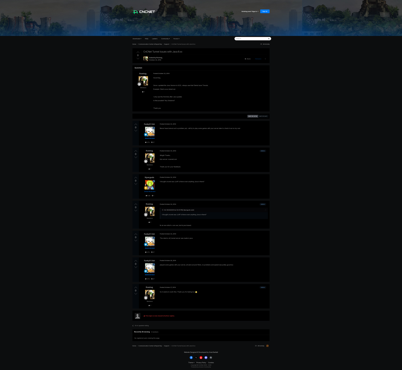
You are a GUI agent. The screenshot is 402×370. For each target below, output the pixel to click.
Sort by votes (252, 116)
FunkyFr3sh (149, 124)
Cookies (211, 362)
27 (153, 142)
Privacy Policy (201, 362)
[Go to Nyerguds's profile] (150, 184)
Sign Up (264, 11)
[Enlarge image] (196, 292)
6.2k (148, 195)
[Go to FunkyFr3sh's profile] (150, 131)
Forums (176, 38)
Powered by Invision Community (201, 367)
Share (248, 59)
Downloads (136, 38)
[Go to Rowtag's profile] (145, 58)
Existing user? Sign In (250, 11)
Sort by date (263, 116)
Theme (191, 362)
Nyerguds (149, 177)
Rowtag (159, 57)
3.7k (148, 142)
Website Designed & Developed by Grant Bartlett (201, 352)
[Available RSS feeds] (267, 345)
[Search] (269, 38)
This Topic (260, 38)
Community (165, 38)
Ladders (154, 38)
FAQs (146, 38)
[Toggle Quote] (163, 210)
